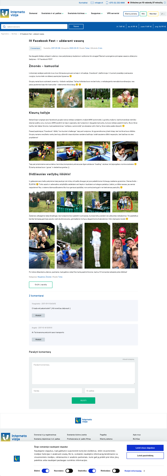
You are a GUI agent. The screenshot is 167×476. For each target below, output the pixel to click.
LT (162, 14)
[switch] (69, 471)
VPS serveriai (113, 13)
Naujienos (41, 277)
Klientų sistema (131, 14)
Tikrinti (76, 27)
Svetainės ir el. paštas (51, 13)
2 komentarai (35, 48)
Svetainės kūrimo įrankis (77, 435)
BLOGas (14, 34)
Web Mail (153, 14)
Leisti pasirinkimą (145, 455)
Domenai (33, 13)
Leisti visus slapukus (145, 448)
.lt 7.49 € (120, 27)
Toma (87, 48)
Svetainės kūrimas (76, 13)
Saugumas (95, 13)
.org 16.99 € (160, 27)
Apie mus (137, 435)
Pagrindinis (5, 34)
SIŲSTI (83, 401)
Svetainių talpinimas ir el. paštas (47, 439)
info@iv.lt (99, 3)
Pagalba (103, 435)
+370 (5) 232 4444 (117, 3)
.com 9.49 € (146, 27)
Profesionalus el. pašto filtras (79, 439)
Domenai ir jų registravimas (45, 435)
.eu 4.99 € (132, 27)
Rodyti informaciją (133, 471)
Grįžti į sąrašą (41, 285)
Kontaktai (83, 3)
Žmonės (48, 277)
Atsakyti (38, 316)
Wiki (143, 14)
